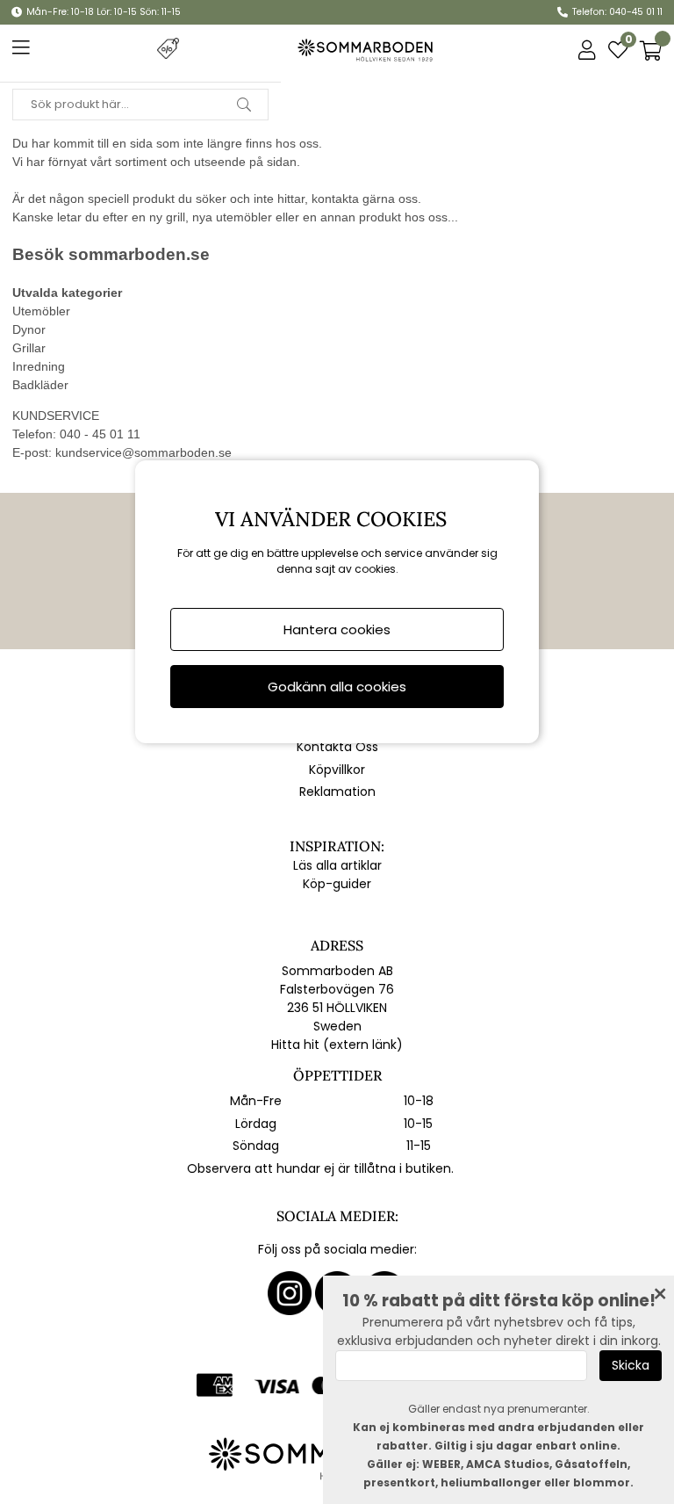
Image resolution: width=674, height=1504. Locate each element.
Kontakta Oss (337, 747)
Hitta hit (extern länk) (337, 1044)
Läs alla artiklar (337, 865)
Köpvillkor (337, 769)
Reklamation (337, 791)
